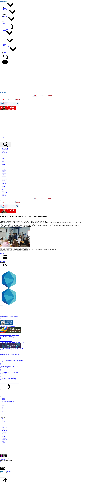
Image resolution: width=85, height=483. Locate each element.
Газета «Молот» (3, 399)
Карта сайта (3, 151)
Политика (3, 158)
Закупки (2, 402)
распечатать (2, 305)
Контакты (1, 461)
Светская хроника (4, 163)
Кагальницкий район (4, 178)
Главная (2, 213)
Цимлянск (3, 193)
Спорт (2, 159)
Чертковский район (4, 194)
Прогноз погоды (3, 164)
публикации (4, 44)
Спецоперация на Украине (5, 162)
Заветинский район (4, 426)
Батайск (2, 420)
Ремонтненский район (4, 438)
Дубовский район (4, 176)
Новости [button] (3, 137)
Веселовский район (4, 173)
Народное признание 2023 (6, 46)
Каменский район (4, 429)
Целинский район (4, 442)
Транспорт (3, 408)
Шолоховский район (4, 195)
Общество (3, 405)
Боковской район (3, 421)
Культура (3, 409)
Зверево (2, 177)
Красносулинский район (4, 430)
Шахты (2, 444)
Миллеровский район (4, 432)
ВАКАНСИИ (4, 30)
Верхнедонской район (4, 172)
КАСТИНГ (7, 29)
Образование (3, 161)
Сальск (2, 189)
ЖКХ (2, 410)
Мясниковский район (4, 433)
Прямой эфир (4, 22)
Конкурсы (3, 166)
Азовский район (3, 169)
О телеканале (4, 36)
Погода (2, 411)
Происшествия (3, 156)
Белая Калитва (3, 171)
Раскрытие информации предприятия (6, 153)
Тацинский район (4, 441)
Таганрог (3, 190)
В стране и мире (3, 414)
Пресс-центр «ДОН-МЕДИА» (5, 150)
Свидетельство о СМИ (2, 459)
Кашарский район (4, 180)
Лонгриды (4, 45)
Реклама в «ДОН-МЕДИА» (5, 152)
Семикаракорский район (4, 439)
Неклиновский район (4, 184)
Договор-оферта (5, 9)
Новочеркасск (3, 185)
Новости (4, 23)
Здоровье (3, 407)
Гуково (2, 424)
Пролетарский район (4, 188)
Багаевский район (4, 170)
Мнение (2, 416)
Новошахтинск (3, 435)
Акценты (3, 165)
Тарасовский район (4, 191)
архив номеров (4, 8)
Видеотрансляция (5, 16)
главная (4, 43)
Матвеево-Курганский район (5, 182)
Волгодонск (3, 174)
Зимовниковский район (4, 427)
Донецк (2, 175)
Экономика (3, 406)
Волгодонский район (4, 423)
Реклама (2, 53)
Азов (2, 418)
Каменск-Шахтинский (4, 179)
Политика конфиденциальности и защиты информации (8, 401)
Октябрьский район (4, 186)
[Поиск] (5, 144)
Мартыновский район (4, 181)
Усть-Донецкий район (4, 192)
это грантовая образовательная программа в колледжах (12, 251)
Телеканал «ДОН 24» (4, 398)
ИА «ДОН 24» (4, 261)
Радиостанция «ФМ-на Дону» (5, 149)
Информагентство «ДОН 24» (5, 148)
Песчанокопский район (4, 187)
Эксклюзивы (3, 413)
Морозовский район (4, 183)
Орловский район (4, 436)
